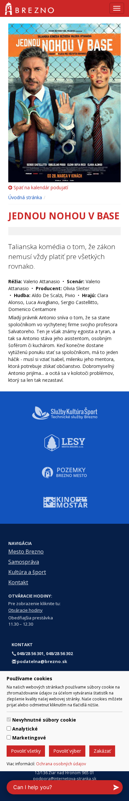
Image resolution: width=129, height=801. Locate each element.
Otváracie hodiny (25, 610)
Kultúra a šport (27, 572)
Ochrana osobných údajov (61, 763)
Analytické (25, 729)
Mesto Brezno (26, 551)
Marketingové (29, 737)
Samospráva (23, 561)
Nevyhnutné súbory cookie (44, 720)
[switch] (9, 719)
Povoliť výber (67, 751)
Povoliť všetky (26, 751)
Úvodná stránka (25, 197)
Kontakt (18, 582)
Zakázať (102, 751)
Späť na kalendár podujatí (40, 187)
